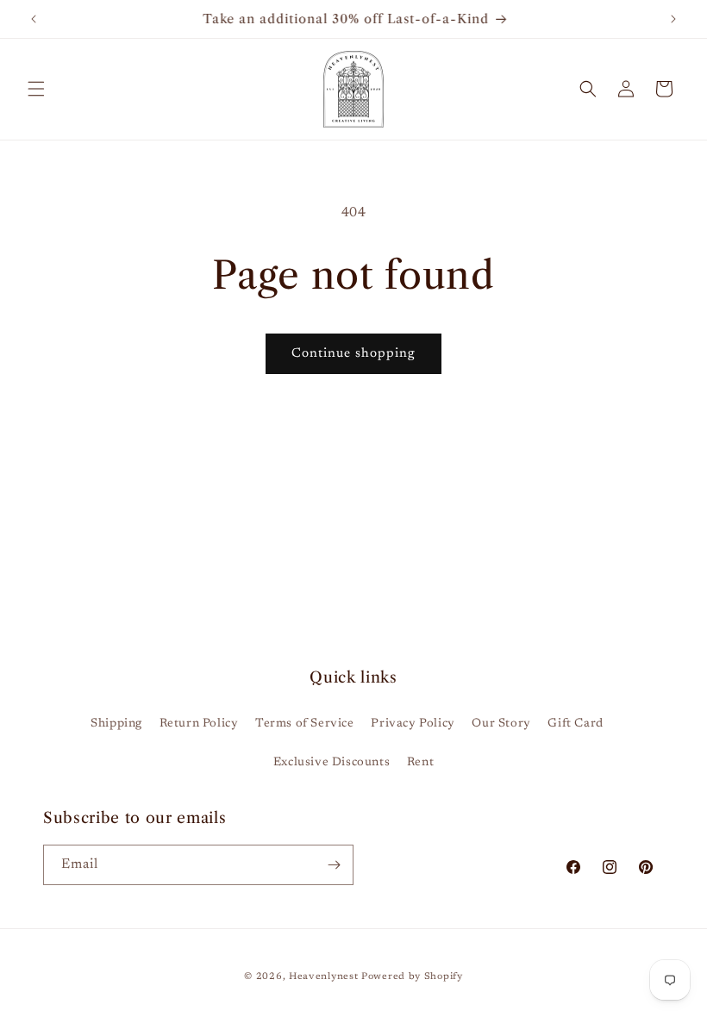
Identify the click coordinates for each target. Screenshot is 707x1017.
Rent (420, 763)
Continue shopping (353, 353)
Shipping (116, 724)
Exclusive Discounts (331, 763)
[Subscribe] (334, 865)
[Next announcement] (673, 19)
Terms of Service (304, 724)
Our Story (501, 724)
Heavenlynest (323, 977)
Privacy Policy (412, 724)
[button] (36, 89)
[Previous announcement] (34, 19)
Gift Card (575, 724)
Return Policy (199, 724)
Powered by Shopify (412, 977)
